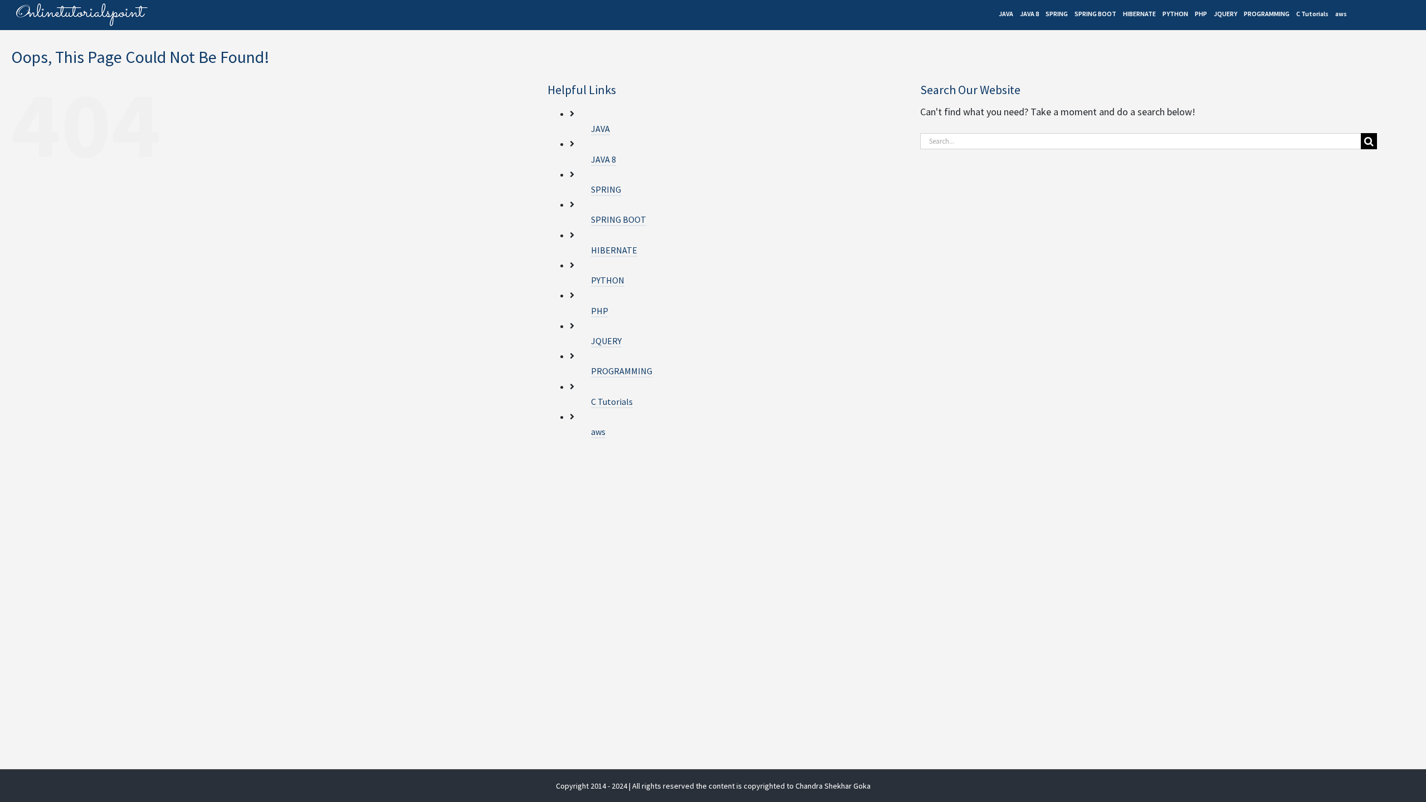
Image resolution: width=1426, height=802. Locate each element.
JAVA (600, 128)
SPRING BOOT (618, 219)
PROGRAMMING (621, 370)
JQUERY (606, 340)
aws (598, 431)
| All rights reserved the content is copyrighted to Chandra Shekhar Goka (750, 786)
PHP (599, 310)
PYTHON (607, 280)
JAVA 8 (603, 159)
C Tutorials (612, 401)
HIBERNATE (614, 250)
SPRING (606, 189)
